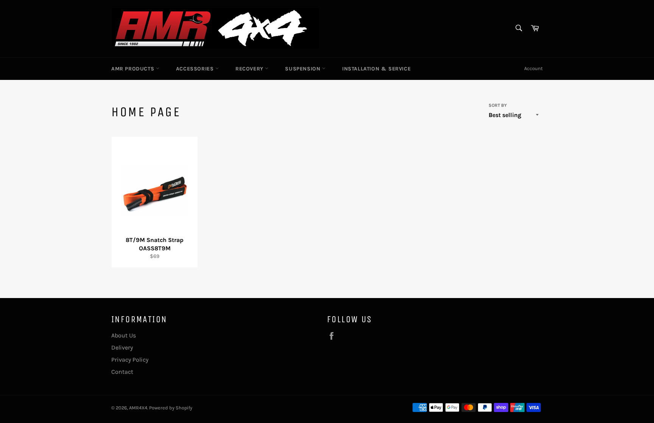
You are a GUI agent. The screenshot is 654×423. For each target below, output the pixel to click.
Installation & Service (376, 69)
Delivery (122, 347)
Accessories (195, 69)
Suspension (303, 69)
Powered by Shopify (170, 408)
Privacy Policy (129, 359)
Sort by (498, 105)
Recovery (250, 69)
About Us (123, 335)
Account (533, 68)
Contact (122, 371)
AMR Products (133, 69)
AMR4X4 (138, 408)
